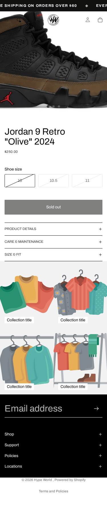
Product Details (20, 229)
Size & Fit (13, 254)
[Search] (19, 20)
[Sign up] (96, 409)
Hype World (43, 480)
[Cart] (100, 20)
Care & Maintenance (24, 242)
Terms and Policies (53, 491)
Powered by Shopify (70, 480)
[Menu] (6, 19)
